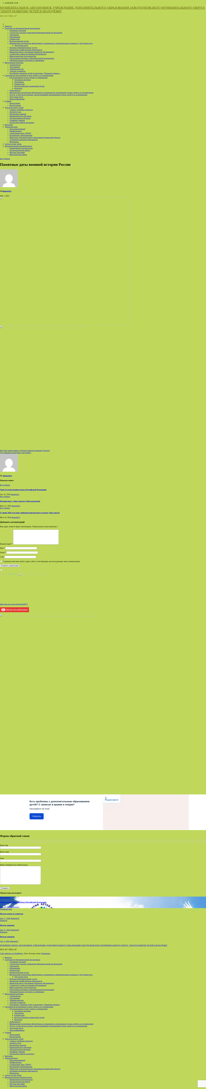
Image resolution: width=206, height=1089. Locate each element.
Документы (14, 35)
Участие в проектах (18, 71)
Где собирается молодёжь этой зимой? (15, 453)
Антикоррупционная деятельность (24, 140)
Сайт (2, 557)
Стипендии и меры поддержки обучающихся (28, 54)
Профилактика (16, 131)
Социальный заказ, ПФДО (20, 133)
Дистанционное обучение (20, 118)
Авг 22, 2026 (5, 907)
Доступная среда (21, 45)
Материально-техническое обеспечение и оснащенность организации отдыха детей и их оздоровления (51, 93)
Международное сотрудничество (23, 56)
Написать (36, 816)
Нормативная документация (21, 148)
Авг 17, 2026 (5, 918)
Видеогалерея (15, 105)
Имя (2, 548)
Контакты (18, 88)
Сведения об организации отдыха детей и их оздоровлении (29, 75)
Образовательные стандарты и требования (27, 60)
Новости (8, 26)
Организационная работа (20, 150)
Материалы (14, 142)
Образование (15, 37)
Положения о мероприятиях (21, 135)
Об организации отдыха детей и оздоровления (28, 78)
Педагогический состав (19, 41)
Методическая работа (18, 155)
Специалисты (15, 65)
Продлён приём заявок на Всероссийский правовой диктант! (25, 451)
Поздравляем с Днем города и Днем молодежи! (20, 501)
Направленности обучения (20, 116)
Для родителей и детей (14, 108)
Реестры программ (17, 153)
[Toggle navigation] (1, 20)
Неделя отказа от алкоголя (11, 914)
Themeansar (45, 953)
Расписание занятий (18, 114)
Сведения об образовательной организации (22, 28)
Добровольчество (17, 69)
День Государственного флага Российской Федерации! (23, 490)
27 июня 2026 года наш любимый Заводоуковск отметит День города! (30, 513)
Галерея (8, 101)
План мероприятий (17, 129)
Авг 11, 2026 (5, 930)
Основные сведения (18, 30)
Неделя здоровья (7, 925)
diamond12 (6, 191)
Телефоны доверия (17, 120)
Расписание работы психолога (22, 123)
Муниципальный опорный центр (18, 146)
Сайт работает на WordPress (11, 953)
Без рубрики (5, 159)
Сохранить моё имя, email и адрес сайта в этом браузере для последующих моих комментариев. (41, 561)
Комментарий (6, 544)
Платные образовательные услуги (23, 48)
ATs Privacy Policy (13, 574)
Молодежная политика (14, 63)
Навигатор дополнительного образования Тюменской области (35, 138)
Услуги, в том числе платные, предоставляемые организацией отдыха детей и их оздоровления (48, 95)
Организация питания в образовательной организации (32, 58)
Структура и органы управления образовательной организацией (36, 33)
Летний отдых (15, 112)
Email (3, 552)
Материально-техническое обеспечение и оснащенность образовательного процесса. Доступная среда (51, 43)
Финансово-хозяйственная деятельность (26, 50)
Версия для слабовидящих (16, 610)
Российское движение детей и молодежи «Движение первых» (35, 73)
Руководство (15, 39)
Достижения (15, 67)
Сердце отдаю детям (13, 144)
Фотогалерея (15, 103)
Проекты (3, 921)
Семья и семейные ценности (21, 110)
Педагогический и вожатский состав (29, 86)
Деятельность (15, 90)
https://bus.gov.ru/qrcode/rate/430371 (14, 604)
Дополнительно (11, 127)
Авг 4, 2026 (4, 941)
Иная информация (17, 99)
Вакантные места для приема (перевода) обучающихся (32, 52)
